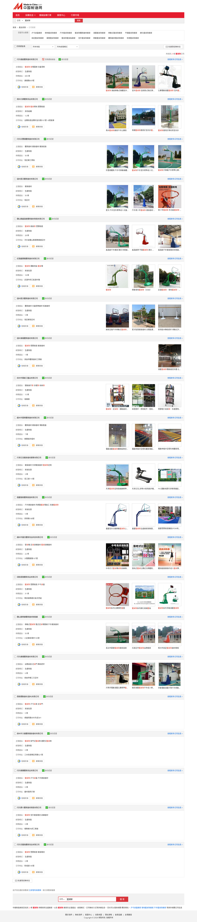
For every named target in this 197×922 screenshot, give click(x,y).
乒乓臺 (41, 584)
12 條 (27, 115)
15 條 (27, 394)
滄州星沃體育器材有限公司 (27, 179)
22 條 (27, 554)
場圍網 (33, 67)
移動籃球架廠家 (99, 38)
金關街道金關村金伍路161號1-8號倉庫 (39, 120)
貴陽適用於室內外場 (143, 130)
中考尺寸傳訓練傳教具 (117, 568)
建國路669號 (29, 80)
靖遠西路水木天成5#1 (32, 717)
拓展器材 (46, 306)
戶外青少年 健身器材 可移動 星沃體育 (143, 210)
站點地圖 (98, 915)
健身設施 (43, 146)
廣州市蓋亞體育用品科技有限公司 (30, 537)
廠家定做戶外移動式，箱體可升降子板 (117, 329)
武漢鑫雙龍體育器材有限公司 (28, 258)
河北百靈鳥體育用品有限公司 (28, 844)
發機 (27, 545)
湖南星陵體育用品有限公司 (27, 577)
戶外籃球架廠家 (66, 33)
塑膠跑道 (41, 106)
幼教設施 (28, 664)
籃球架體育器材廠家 (82, 33)
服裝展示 (29, 385)
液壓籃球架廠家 (99, 33)
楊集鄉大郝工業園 (31, 829)
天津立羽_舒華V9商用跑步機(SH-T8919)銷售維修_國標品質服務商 (143, 488)
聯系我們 (78, 915)
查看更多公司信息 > (175, 59)
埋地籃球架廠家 (51, 33)
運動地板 (33, 266)
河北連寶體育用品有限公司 (27, 770)
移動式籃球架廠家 (115, 33)
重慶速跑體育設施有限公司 (27, 497)
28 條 (27, 235)
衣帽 (36, 385)
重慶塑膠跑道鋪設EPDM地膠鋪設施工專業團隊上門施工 (169, 528)
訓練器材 (46, 545)
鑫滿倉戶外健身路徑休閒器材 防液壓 (169, 250)
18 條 (27, 275)
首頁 (18, 15)
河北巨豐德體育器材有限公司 (28, 139)
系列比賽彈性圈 (115, 608)
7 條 (26, 434)
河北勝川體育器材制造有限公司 (29, 807)
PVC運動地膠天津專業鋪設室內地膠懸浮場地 (169, 488)
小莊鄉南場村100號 (32, 638)
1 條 (26, 355)
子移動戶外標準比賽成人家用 (169, 170)
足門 (34, 664)
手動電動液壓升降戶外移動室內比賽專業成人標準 (169, 688)
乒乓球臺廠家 (37, 33)
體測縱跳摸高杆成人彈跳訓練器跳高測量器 (169, 568)
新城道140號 (29, 866)
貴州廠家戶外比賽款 (116, 130)
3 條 (26, 474)
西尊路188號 (29, 518)
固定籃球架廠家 (38, 38)
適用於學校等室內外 (168, 130)
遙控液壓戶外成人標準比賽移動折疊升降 (143, 688)
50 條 (27, 155)
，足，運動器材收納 (117, 409)
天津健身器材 (37, 465)
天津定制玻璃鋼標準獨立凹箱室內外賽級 (117, 488)
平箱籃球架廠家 (131, 33)
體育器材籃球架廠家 (116, 38)
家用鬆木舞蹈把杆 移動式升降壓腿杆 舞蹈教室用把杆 (169, 329)
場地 (33, 106)
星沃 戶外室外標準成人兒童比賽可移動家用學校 (117, 210)
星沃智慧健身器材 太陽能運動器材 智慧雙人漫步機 (143, 329)
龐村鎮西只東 (29, 792)
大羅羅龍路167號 (31, 558)
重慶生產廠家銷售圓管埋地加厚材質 (143, 528)
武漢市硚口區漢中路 (32, 280)
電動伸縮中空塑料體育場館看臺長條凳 (143, 449)
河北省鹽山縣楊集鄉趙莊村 (34, 240)
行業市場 (75, 15)
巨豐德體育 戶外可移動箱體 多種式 (117, 170)
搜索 (78, 20)
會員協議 (118, 915)
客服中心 (88, 915)
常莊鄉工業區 (29, 160)
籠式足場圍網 (42, 624)
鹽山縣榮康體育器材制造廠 (27, 617)
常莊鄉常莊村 (29, 319)
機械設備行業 (45, 15)
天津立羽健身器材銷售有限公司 (29, 457)
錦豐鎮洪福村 (29, 439)
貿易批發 (28, 270)
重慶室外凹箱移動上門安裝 (117, 528)
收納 (42, 385)
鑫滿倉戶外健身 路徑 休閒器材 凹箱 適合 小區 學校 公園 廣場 (117, 250)
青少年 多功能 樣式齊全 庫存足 (169, 210)
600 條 (27, 76)
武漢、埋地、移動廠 (169, 290)
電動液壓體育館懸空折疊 (117, 449)
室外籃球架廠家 (84, 38)
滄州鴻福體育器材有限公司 (27, 338)
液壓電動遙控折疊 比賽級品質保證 (169, 369)
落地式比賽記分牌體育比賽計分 (143, 568)
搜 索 (122, 899)
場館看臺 (43, 425)
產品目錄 (22, 27)
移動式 (30, 624)
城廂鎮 (27, 399)
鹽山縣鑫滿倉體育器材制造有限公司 (31, 219)
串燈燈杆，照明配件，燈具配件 (143, 409)
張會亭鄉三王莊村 (31, 678)
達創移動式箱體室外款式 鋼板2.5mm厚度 (117, 90)
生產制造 (28, 71)
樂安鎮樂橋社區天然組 (33, 598)
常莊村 (27, 200)
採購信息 (29, 15)
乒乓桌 (33, 704)
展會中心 (61, 15)
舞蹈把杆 (41, 664)
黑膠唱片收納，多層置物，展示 (169, 409)
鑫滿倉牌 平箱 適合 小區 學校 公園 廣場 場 (143, 250)
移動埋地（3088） (142, 290)
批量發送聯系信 (174, 47)
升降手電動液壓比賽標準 (117, 688)
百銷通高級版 (50, 59)
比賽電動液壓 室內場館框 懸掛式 (169, 90)
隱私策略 (108, 915)
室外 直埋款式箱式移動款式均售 (143, 90)
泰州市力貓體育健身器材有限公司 (30, 733)
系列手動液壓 (168, 608)
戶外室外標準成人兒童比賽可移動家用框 (143, 170)
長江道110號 (29, 479)
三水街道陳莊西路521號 (33, 754)
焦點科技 (101, 917)
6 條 (26, 673)
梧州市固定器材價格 (168, 648)
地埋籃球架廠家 (133, 38)
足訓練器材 (35, 545)
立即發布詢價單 (35, 890)
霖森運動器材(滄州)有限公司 (28, 696)
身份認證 (64, 59)
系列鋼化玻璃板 (141, 608)
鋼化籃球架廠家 (146, 33)
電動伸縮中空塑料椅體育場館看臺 (169, 449)
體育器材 (28, 146)
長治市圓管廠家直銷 (116, 648)
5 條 (26, 315)
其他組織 (28, 111)
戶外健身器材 (30, 505)
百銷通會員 (21, 46)
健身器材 (35, 146)
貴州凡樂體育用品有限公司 (27, 99)
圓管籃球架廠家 (53, 38)
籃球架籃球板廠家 (68, 38)
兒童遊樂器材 (37, 306)
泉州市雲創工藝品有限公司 (27, 378)
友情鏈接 (128, 915)
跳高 (33, 226)
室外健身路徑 (35, 815)
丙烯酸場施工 (42, 505)
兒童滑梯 (41, 67)
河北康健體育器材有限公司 (27, 656)
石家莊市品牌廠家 (141, 648)
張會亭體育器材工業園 (33, 359)
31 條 (27, 593)
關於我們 (68, 915)
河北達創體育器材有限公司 (27, 59)
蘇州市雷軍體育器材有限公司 (28, 417)
